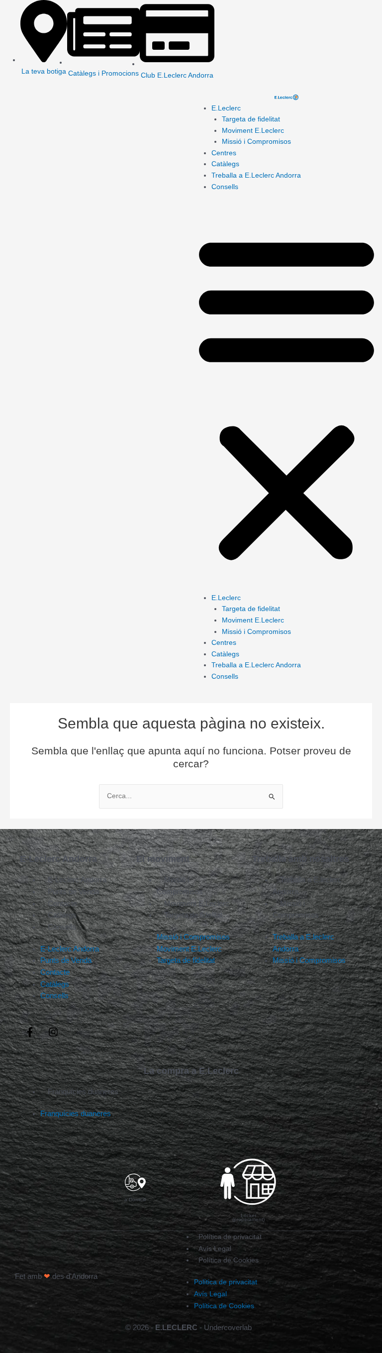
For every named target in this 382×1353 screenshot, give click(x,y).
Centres (223, 153)
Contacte (62, 903)
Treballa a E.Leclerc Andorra (256, 175)
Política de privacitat (230, 1237)
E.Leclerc (226, 108)
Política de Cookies (228, 1260)
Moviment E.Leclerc (253, 130)
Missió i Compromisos (256, 141)
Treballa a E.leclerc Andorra (307, 885)
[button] (286, 398)
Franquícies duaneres (83, 1091)
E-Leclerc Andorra (77, 879)
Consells (224, 187)
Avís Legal (214, 1248)
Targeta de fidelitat (251, 119)
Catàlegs (225, 164)
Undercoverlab (228, 1327)
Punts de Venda (73, 891)
